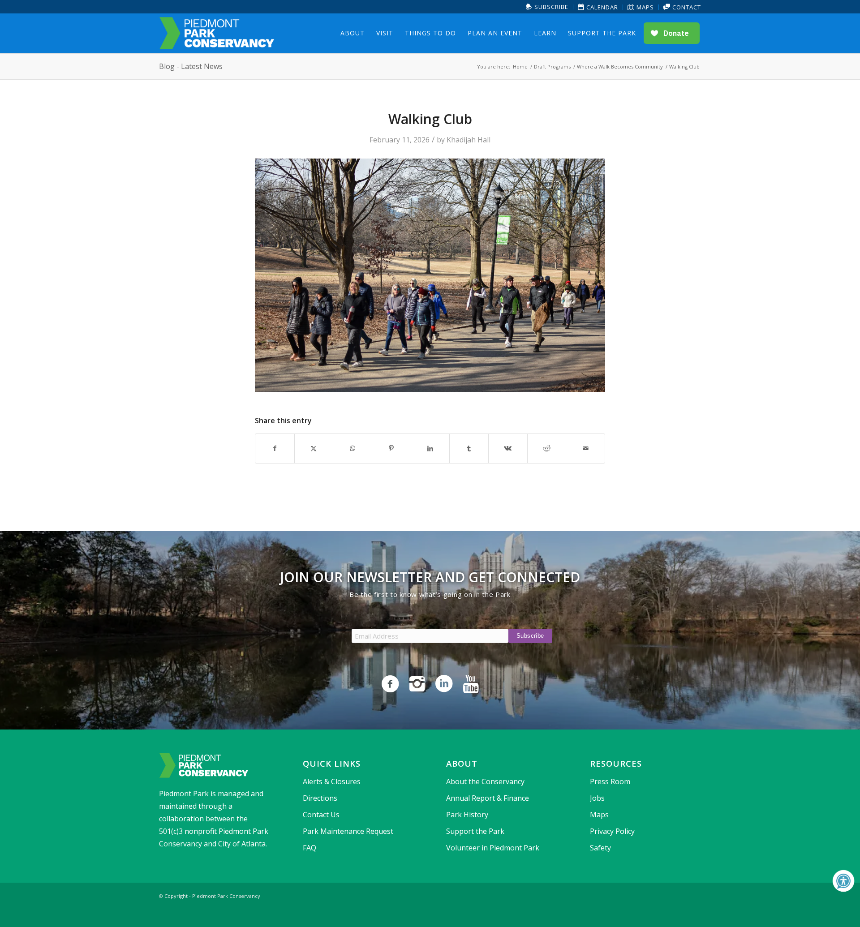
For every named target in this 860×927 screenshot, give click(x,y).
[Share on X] (314, 448)
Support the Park (475, 831)
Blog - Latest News (191, 66)
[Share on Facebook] (274, 448)
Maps (644, 7)
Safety (600, 848)
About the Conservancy (485, 781)
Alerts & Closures (332, 781)
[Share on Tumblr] (469, 448)
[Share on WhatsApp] (352, 448)
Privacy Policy (612, 831)
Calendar (601, 7)
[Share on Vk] (508, 448)
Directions (320, 798)
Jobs (597, 798)
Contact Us (321, 815)
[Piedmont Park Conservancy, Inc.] (217, 33)
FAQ (309, 848)
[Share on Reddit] (547, 448)
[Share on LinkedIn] (430, 448)
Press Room (610, 781)
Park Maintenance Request (348, 831)
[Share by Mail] (585, 448)
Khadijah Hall (468, 140)
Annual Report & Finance (487, 798)
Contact (686, 7)
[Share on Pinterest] (391, 448)
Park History (467, 815)
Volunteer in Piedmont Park (492, 848)
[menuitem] (547, 6)
